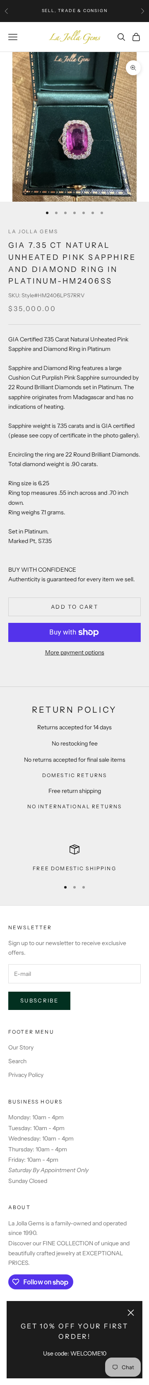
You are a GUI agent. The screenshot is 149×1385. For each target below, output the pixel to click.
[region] (74, 858)
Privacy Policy (25, 1075)
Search (17, 1061)
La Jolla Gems (33, 231)
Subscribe (39, 1000)
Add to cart (74, 606)
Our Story (21, 1047)
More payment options (74, 652)
